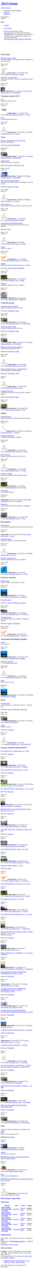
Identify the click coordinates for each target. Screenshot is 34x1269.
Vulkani (3, 642)
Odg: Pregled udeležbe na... (13, 1122)
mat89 (9, 187)
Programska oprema (6, 539)
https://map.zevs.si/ (9, 33)
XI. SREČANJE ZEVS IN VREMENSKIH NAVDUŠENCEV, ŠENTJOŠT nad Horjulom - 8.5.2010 (17, 1011)
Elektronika (4, 504)
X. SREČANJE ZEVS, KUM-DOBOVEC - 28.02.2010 (16, 1030)
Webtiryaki (7, 1260)
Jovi (18, 950)
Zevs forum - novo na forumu (9, 77)
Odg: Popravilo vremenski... (13, 410)
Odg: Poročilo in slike (12, 846)
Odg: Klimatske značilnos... (13, 260)
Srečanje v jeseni (10, 950)
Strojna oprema (5, 525)
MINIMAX (23, 299)
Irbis (2, 1240)
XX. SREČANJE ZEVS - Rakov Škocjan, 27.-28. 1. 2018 (17, 788)
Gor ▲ (28, 1260)
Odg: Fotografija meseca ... (13, 614)
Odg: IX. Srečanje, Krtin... (13, 1062)
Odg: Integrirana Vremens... (13, 518)
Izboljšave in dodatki (6, 473)
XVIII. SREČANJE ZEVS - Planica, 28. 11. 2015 (15, 849)
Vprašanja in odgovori (7, 391)
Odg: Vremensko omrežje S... (14, 574)
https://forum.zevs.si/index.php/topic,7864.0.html (17, 39)
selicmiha (24, 1062)
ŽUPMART (27, 1102)
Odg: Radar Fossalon (11, 388)
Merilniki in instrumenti (7, 435)
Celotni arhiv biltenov (12, 1149)
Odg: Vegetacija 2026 (12, 299)
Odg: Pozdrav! (10, 1195)
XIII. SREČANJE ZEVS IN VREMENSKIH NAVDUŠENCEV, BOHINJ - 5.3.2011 (13, 972)
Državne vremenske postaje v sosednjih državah (14, 369)
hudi (28, 114)
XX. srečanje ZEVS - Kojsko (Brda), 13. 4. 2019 (14, 770)
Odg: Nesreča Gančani (12, 1171)
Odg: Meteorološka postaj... (13, 366)
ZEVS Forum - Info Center (10, 1198)
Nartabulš (22, 846)
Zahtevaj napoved (6, 204)
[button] (6, 7)
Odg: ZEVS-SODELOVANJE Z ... (15, 114)
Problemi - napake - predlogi (8, 58)
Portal (2, 117)
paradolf (10, 145)
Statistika (3, 263)
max (24, 410)
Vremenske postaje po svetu (8, 326)
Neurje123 (25, 614)
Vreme (26, 574)
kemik (30, 1256)
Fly (16, 555)
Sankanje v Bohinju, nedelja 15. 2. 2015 (12, 865)
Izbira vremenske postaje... (13, 470)
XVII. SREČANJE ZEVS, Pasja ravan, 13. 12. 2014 (15, 884)
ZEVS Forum (9, 3)
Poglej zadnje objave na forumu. (9, 1244)
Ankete (3, 725)
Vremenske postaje (6, 416)
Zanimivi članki (5, 581)
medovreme (23, 603)
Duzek (28, 862)
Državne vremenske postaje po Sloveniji (12, 347)
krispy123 (25, 260)
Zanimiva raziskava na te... (13, 744)
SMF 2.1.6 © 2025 (9, 1262)
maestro (24, 826)
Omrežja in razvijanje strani (8, 558)
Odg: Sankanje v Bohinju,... (13, 881)
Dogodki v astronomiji (7, 661)
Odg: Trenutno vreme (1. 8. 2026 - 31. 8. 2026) (6, 1209)
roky (13, 187)
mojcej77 (15, 1224)
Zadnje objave (5, 1202)
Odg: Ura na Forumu (11, 74)
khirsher (24, 597)
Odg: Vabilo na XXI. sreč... (13, 767)
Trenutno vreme (5, 161)
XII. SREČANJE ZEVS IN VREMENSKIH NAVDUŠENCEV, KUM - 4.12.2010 (13, 989)
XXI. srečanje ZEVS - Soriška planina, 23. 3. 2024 (15, 751)
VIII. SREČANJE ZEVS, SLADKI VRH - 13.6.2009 (16, 1065)
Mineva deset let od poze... (13, 597)
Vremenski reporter (6, 617)
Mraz (21, 1171)
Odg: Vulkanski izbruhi (12, 658)
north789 (19, 501)
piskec (12, 536)
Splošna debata (11, 1157)
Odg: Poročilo (9, 1083)
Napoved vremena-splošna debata (10, 180)
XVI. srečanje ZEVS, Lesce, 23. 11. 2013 (12, 899)
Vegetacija (3, 283)
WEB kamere (4, 490)
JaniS (26, 1256)
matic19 (22, 1149)
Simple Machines (20, 1262)
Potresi (2, 680)
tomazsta (21, 74)
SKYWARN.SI (11, 1179)
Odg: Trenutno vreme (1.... (18, 1241)
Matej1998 (17, 177)
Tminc (18, 133)
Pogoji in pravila (20, 1260)
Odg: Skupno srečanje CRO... (14, 1102)
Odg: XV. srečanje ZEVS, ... (13, 928)
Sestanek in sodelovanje (22, 1179)
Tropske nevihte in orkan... (13, 244)
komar (22, 165)
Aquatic (9, 868)
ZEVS (2, 99)
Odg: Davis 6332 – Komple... (14, 451)
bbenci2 (18, 432)
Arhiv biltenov (11, 1137)
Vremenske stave (5, 703)
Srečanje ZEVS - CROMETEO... (15, 969)
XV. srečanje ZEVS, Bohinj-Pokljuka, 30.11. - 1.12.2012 (16, 914)
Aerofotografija (19, 1157)
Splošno (3, 247)
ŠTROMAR (16, 145)
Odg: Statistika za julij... (12, 280)
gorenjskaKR (4, 1257)
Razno (2, 1174)
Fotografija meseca (6, 600)
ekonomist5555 (26, 744)
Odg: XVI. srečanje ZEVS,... (14, 911)
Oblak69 (25, 767)
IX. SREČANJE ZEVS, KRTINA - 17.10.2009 (14, 1045)
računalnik (11, 1257)
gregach (15, 1214)
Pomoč (13, 1260)
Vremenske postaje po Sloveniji (9, 306)
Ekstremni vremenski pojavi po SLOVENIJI (13, 140)
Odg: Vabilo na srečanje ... (13, 826)
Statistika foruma (6, 1234)
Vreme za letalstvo (10, 1158)
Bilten (2, 1132)
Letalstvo (3, 1152)
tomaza (26, 911)
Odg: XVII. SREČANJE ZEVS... (15, 896)
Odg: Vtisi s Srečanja (11, 1007)
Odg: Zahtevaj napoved (12, 220)
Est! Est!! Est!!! (19, 785)
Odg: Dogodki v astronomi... (13, 677)
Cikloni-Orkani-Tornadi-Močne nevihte (11, 223)
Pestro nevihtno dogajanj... (13, 635)
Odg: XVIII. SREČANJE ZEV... (15, 862)
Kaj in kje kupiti (5, 454)
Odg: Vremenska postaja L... (13, 323)
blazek (9, 229)
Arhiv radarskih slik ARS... (13, 487)
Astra (20, 1007)
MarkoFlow (17, 92)
